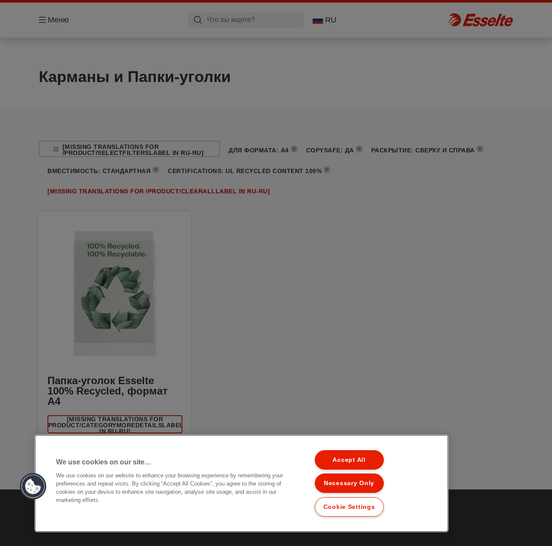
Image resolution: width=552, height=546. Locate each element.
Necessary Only (349, 483)
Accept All (348, 459)
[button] (33, 486)
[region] (241, 483)
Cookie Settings (349, 506)
